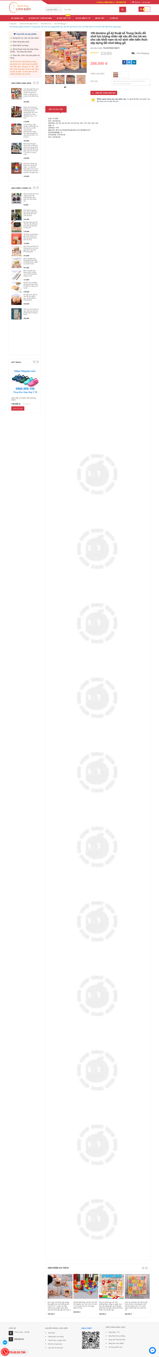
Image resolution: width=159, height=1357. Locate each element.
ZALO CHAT (86, 1328)
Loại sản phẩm (52, 9)
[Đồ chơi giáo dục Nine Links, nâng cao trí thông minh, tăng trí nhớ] (16, 275)
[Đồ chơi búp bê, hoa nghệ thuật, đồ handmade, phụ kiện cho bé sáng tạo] (16, 198)
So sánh (147, 2)
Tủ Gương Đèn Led (115, 1347)
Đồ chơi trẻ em (46, 24)
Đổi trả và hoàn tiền (55, 1344)
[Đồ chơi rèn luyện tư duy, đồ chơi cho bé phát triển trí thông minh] (16, 313)
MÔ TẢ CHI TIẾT (56, 109)
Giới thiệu (51, 1333)
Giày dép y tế (64, 17)
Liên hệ (114, 18)
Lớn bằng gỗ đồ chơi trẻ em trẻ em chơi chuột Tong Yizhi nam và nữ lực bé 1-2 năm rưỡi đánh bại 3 (30, 93)
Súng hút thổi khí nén (41, 18)
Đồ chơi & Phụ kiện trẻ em (29, 24)
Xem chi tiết (18, 408)
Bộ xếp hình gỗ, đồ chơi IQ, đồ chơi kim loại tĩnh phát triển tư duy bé (30, 225)
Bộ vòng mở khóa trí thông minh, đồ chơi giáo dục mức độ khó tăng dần (30, 249)
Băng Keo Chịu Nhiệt (116, 1343)
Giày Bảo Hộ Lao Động (117, 1336)
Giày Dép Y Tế (114, 1332)
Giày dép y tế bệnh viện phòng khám (23, 399)
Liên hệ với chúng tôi (55, 1347)
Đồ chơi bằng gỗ (60, 24)
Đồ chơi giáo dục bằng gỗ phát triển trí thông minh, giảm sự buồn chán (30, 261)
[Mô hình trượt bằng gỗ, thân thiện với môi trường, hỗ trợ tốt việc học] (16, 239)
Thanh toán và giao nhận (57, 1340)
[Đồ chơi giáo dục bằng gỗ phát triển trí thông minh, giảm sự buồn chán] (16, 263)
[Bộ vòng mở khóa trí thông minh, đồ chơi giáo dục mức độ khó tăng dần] (16, 251)
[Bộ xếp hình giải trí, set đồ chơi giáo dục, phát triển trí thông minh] (16, 299)
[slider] (94, 53)
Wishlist (137, 2)
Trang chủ (18, 18)
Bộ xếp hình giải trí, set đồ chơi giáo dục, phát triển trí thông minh (30, 297)
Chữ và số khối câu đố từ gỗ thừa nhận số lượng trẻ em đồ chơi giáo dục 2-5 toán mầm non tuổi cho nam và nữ (136, 1306)
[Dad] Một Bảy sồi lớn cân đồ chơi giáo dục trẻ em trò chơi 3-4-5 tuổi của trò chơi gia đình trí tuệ (85, 1305)
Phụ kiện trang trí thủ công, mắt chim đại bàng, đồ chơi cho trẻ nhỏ (30, 213)
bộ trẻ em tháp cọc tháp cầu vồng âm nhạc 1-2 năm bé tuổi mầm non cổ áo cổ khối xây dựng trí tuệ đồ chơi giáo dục (30, 167)
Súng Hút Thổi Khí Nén (117, 1339)
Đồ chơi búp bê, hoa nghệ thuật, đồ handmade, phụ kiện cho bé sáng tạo (31, 197)
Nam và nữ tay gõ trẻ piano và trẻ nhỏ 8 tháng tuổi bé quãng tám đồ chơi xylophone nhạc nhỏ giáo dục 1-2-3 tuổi (30, 112)
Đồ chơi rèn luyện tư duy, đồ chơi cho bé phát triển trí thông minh (31, 312)
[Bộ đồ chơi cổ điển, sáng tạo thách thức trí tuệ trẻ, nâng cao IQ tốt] (16, 287)
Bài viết (101, 18)
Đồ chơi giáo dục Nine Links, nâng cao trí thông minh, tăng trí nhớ (30, 273)
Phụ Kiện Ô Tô (83, 18)
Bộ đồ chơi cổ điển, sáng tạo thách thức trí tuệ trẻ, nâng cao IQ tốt (30, 285)
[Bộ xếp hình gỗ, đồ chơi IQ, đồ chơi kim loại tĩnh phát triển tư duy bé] (16, 226)
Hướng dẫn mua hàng (55, 1336)
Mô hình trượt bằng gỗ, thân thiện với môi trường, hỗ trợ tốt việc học (30, 237)
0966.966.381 (19, 1339)
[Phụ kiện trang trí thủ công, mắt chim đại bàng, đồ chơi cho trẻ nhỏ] (16, 214)
